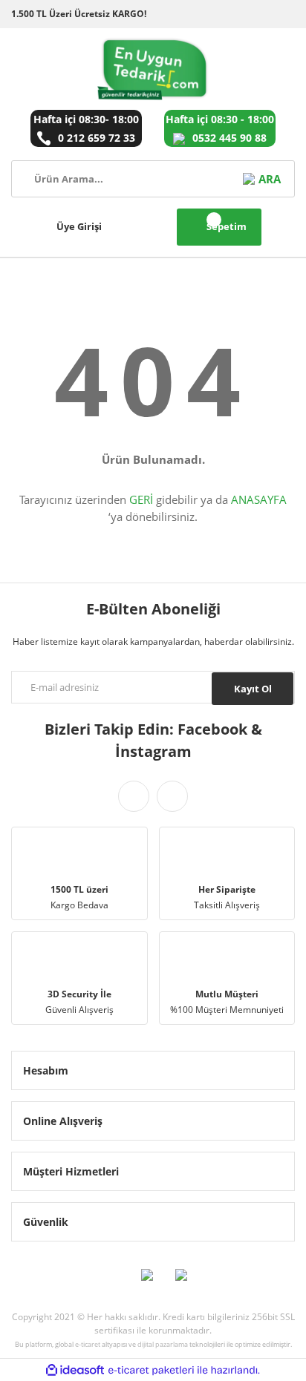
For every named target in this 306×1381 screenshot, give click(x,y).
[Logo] (153, 69)
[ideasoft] (75, 1370)
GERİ (141, 499)
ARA (269, 178)
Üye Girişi (79, 226)
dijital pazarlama (162, 1344)
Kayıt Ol (253, 688)
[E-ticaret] (151, 1370)
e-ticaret (87, 1344)
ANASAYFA (259, 499)
